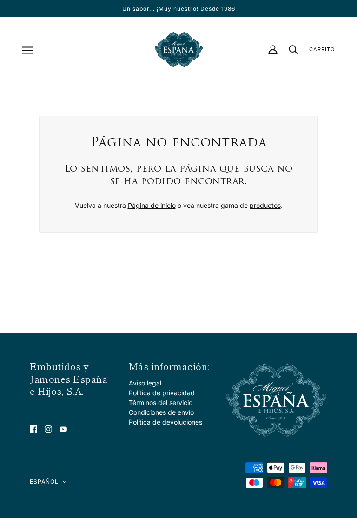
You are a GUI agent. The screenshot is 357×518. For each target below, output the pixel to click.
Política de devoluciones (165, 422)
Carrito (322, 49)
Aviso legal (145, 383)
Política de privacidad (162, 393)
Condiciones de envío (161, 412)
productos (265, 205)
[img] (33, 428)
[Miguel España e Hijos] (179, 49)
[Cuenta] (273, 49)
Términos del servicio (160, 402)
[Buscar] (293, 49)
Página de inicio (152, 205)
